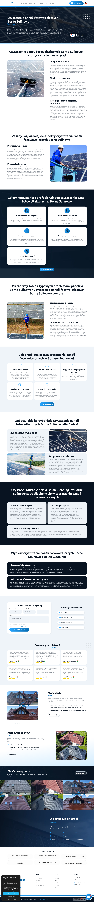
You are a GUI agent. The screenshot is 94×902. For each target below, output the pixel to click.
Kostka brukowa (39, 878)
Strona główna (24, 3)
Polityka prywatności (43, 899)
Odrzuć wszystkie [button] (11, 896)
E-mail (38, 608)
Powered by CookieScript (11, 899)
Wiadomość (12, 615)
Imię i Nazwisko (12, 608)
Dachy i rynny (39, 882)
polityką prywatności (22, 626)
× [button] (19, 876)
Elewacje (38, 880)
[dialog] (10, 888)
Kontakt (52, 3)
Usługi (35, 3)
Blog (47, 3)
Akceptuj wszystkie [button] (11, 893)
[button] (6, 795)
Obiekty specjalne (40, 885)
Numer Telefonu (26, 608)
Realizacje (42, 3)
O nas (30, 3)
